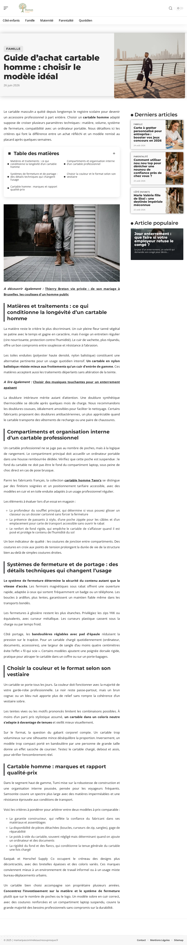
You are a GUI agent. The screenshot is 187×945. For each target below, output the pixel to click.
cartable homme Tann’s (82, 480)
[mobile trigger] (7, 8)
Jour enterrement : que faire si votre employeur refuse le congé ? (153, 239)
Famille (13, 49)
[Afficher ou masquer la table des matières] (87, 153)
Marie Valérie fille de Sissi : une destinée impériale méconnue (148, 200)
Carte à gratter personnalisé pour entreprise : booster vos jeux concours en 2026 (148, 134)
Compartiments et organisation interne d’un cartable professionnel (91, 162)
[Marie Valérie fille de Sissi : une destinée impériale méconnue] (174, 201)
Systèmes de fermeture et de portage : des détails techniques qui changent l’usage (34, 176)
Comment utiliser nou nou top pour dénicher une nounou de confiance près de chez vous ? (148, 168)
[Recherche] (170, 8)
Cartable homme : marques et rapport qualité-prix (33, 188)
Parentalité (141, 156)
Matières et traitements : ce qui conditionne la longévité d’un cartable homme (33, 164)
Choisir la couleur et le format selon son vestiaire (91, 175)
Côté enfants (142, 191)
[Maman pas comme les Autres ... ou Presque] (26, 8)
